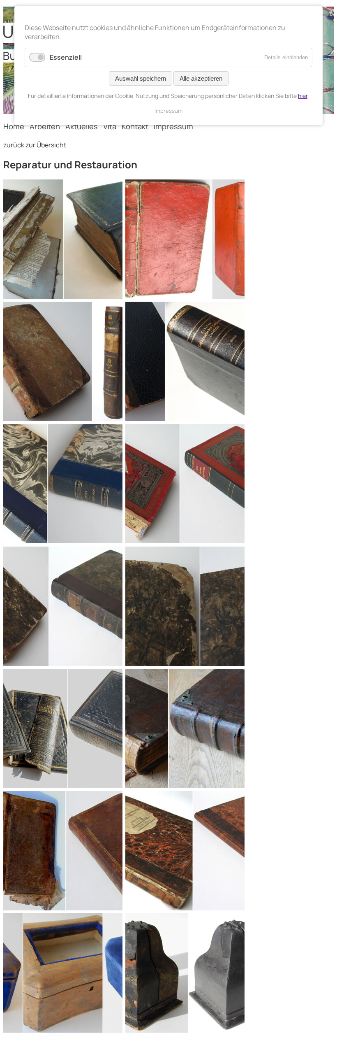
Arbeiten (45, 126)
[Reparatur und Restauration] (62, 296)
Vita (109, 126)
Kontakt (135, 126)
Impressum (173, 126)
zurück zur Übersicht (34, 144)
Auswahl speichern (140, 78)
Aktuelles (81, 126)
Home (13, 126)
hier (302, 96)
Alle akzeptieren (201, 78)
